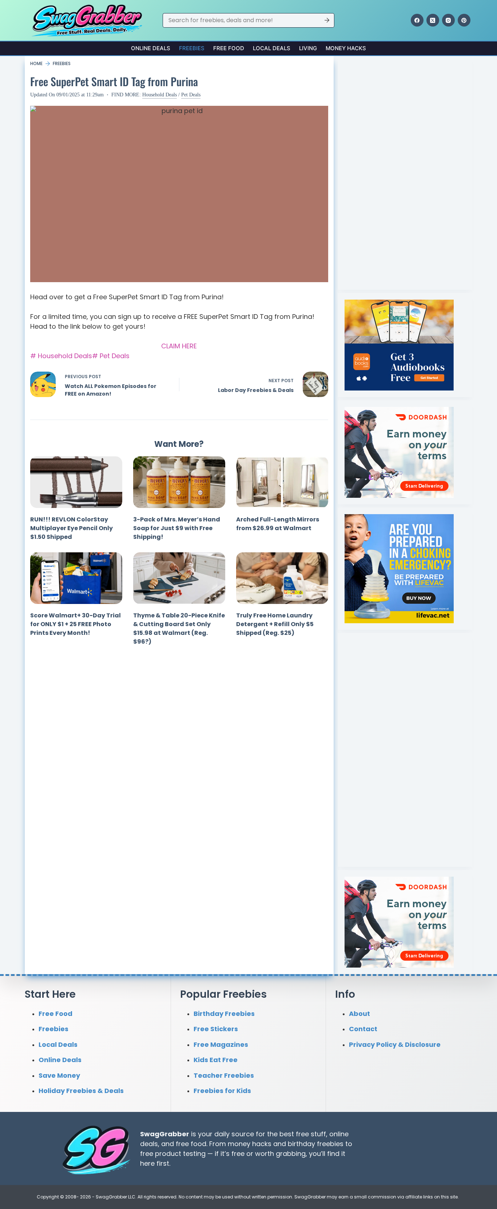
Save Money (59, 1075)
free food (191, 1143)
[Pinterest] (464, 20)
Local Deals (271, 48)
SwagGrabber (164, 1133)
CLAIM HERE (179, 346)
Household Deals (159, 94)
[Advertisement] (399, 172)
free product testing (173, 1153)
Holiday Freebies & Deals (81, 1090)
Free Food (228, 48)
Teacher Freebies (224, 1075)
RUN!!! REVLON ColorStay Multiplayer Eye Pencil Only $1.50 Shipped (71, 528)
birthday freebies (315, 1143)
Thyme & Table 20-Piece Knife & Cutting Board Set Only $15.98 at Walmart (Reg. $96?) (179, 628)
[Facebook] (417, 20)
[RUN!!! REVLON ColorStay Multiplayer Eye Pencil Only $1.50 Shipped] (76, 482)
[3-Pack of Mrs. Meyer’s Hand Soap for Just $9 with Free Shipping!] (179, 482)
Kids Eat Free (216, 1059)
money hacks (249, 1143)
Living (308, 48)
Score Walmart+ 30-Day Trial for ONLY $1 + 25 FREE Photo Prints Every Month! (75, 624)
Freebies (191, 48)
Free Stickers (216, 1028)
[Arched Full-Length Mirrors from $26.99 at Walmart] (282, 482)
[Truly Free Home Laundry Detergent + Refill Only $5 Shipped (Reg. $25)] (282, 578)
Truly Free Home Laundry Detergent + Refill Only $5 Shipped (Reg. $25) (275, 624)
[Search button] (327, 20)
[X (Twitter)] (432, 20)
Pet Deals (190, 94)
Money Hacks (346, 48)
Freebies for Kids (222, 1090)
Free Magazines (221, 1044)
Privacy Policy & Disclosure (395, 1044)
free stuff (311, 1133)
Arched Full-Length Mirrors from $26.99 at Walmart (277, 523)
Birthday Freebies (224, 1013)
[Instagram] (448, 20)
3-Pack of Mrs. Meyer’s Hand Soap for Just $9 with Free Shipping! (176, 528)
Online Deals (150, 48)
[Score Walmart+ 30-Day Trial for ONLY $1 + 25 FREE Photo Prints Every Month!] (76, 578)
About (359, 1013)
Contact (363, 1028)
